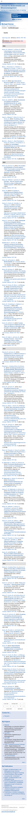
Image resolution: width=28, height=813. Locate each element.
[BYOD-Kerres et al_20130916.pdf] (17, 611)
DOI (3, 76)
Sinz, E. (7, 84)
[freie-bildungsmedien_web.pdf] (25, 445)
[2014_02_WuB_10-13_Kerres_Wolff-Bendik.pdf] (17, 560)
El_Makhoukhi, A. (6, 462)
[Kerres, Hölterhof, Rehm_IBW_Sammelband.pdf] (17, 64)
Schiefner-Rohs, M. (14, 366)
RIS (25, 37)
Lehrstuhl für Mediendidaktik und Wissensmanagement (13, 8)
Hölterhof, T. (11, 49)
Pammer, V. (20, 123)
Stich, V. (6, 313)
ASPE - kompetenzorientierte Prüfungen (14, 744)
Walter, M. (6, 56)
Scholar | (4, 64)
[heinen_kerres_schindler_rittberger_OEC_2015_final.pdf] (17, 301)
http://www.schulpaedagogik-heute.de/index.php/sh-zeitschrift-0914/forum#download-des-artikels (13, 472)
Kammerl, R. (22, 434)
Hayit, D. (4, 117)
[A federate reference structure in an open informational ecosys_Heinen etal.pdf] (17, 217)
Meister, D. (12, 393)
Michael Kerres (12, 25)
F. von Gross (17, 261)
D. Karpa (22, 600)
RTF (22, 37)
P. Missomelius (21, 432)
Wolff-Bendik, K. (6, 242)
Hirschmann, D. (11, 66)
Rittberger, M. (7, 68)
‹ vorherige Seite (14, 703)
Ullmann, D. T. (13, 125)
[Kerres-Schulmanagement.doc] (17, 699)
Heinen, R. (5, 203)
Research (6, 716)
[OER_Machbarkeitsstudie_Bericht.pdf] (20, 76)
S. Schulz (7, 249)
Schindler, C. (17, 203)
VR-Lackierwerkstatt (9, 755)
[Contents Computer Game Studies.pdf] (25, 625)
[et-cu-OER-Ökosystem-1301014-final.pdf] (17, 535)
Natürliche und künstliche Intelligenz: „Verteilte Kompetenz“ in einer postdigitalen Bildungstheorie (13, 789)
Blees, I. (4, 66)
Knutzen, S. (13, 142)
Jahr (9, 37)
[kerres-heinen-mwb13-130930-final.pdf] (17, 445)
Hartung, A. (11, 372)
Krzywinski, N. (19, 142)
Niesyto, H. (17, 372)
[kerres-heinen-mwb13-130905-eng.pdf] (17, 403)
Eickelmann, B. (8, 601)
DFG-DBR (7, 738)
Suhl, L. (12, 84)
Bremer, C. (10, 141)
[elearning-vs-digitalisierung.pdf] (17, 200)
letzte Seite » (20, 708)
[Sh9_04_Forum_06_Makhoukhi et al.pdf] (17, 475)
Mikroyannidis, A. (12, 123)
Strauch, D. (18, 633)
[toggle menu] (26, 1)
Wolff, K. (11, 100)
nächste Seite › (9, 708)
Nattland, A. (19, 304)
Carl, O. (21, 117)
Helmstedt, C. (7, 305)
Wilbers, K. (14, 195)
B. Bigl (12, 620)
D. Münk (20, 54)
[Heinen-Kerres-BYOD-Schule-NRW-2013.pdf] (17, 592)
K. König (13, 104)
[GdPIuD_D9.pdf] (17, 643)
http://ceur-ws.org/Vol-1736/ (19, 136)
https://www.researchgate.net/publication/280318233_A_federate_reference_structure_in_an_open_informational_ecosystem (15, 214)
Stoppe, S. (17, 620)
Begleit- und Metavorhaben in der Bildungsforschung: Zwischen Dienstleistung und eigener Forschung (14, 771)
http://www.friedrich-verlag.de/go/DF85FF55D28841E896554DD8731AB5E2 (15, 532)
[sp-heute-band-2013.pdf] (25, 578)
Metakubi (6, 725)
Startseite (3, 25)
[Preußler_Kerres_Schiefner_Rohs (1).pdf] (24, 382)
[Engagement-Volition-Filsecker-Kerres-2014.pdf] (20, 361)
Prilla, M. (6, 125)
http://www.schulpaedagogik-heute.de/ (13, 576)
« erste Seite (5, 703)
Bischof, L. (4, 141)
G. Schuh (20, 312)
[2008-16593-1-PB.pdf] (17, 282)
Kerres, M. (4, 49)
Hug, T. (6, 393)
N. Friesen (22, 391)
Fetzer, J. (6, 495)
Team (7, 25)
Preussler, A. (12, 260)
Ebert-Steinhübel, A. (19, 141)
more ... (24, 762)
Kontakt (22, 807)
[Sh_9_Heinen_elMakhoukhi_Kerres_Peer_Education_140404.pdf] (17, 503)
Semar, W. (10, 633)
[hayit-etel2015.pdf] (17, 138)
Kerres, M (4, 81)
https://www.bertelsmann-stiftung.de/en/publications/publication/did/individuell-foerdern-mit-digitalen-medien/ (15, 237)
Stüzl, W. (6, 434)
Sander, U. (9, 263)
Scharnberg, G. (12, 304)
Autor (3, 37)
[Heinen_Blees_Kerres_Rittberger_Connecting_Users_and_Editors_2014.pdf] (17, 422)
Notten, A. (10, 337)
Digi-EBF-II (7, 733)
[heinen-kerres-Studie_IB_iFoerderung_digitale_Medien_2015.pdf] (17, 240)
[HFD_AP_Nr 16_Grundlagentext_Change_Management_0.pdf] (17, 159)
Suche (6, 33)
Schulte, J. (14, 68)
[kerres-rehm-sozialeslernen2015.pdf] (20, 332)
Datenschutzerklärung (9, 807)
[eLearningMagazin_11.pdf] (17, 666)
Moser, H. (7, 374)
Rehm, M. (18, 49)
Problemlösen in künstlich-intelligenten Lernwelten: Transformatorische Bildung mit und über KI (14, 794)
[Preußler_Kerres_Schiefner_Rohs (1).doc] (17, 382)
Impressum (4, 806)
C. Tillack (20, 494)
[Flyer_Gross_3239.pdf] (17, 266)
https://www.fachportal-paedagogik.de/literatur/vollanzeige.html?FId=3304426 (14, 155)
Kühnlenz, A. (18, 66)
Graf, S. (15, 601)
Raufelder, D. (13, 495)
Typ (6, 37)
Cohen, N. (19, 68)
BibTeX (18, 37)
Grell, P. (23, 372)
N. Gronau (17, 82)
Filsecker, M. (5, 352)
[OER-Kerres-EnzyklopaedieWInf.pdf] (17, 97)
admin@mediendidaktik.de (8, 811)
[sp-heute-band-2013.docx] (17, 578)
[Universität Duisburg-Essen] (19, 17)
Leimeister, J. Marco (20, 84)
